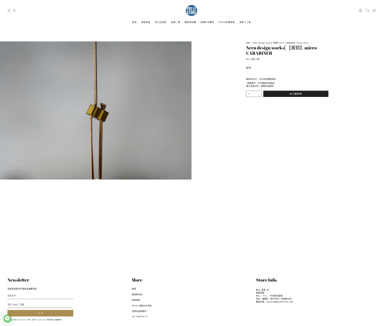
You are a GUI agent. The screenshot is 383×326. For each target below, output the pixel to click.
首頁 (248, 43)
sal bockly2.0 (139, 316)
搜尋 (134, 289)
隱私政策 (49, 320)
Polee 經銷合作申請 (142, 305)
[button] (146, 22)
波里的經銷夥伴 (139, 311)
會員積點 (136, 300)
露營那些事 (137, 294)
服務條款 (58, 320)
